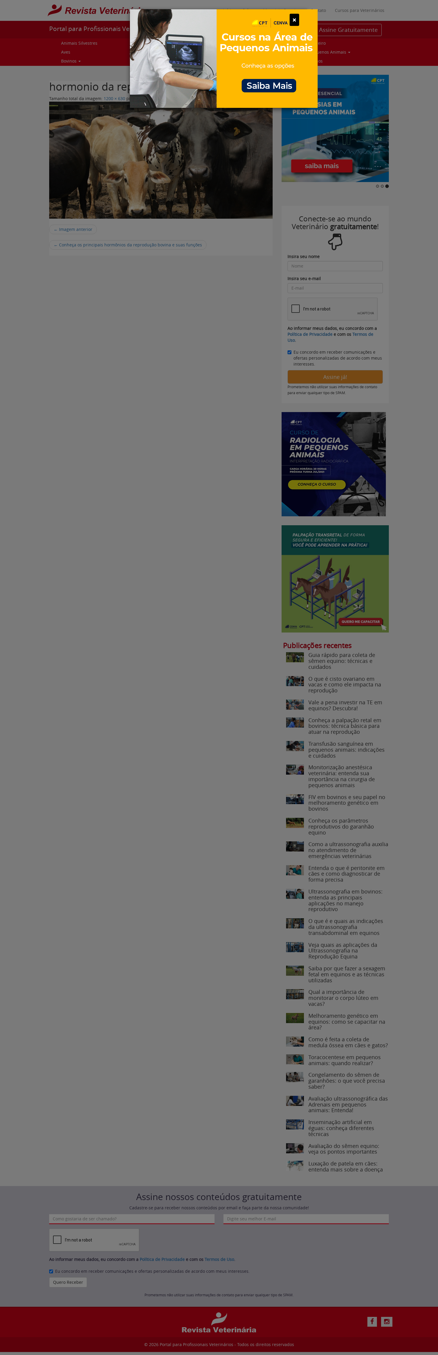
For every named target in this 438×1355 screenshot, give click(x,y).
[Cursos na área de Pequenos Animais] (224, 58)
